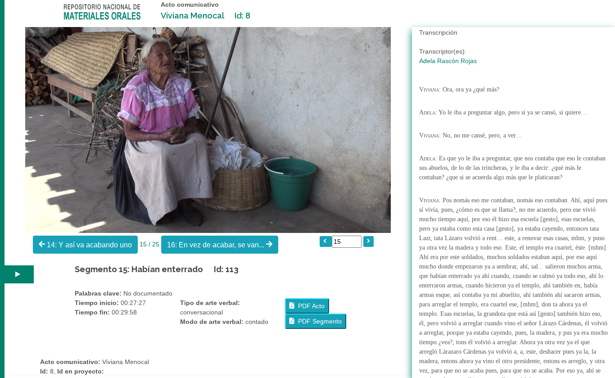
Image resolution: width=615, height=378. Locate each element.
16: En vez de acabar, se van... (216, 245)
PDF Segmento (318, 321)
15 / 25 (150, 243)
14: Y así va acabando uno (88, 245)
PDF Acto (309, 306)
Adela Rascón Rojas (448, 60)
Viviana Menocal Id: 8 (205, 15)
